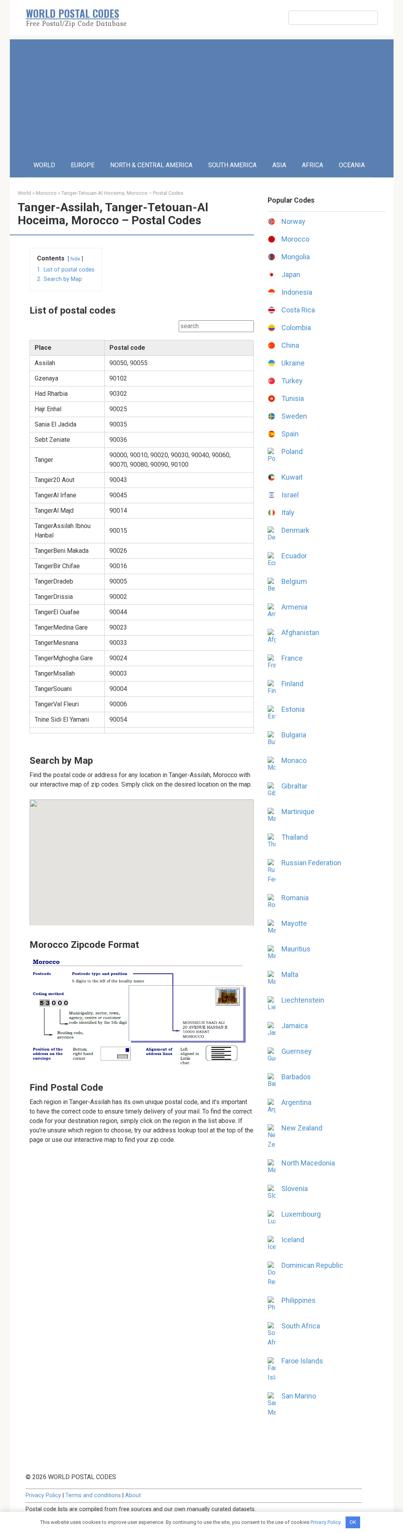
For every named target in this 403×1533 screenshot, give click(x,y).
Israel (290, 495)
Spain (290, 434)
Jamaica (294, 1025)
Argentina (296, 1102)
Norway (293, 221)
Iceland (292, 1240)
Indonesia (296, 292)
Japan (290, 274)
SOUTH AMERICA (232, 165)
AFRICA (312, 165)
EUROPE (82, 165)
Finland (292, 684)
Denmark (295, 530)
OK (352, 1522)
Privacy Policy (43, 1495)
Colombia (296, 327)
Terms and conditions (93, 1495)
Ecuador (294, 556)
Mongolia (295, 257)
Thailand (294, 837)
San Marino (298, 1396)
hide (75, 259)
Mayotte (294, 923)
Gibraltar (294, 786)
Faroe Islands (302, 1361)
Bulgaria (293, 735)
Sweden (294, 416)
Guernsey (296, 1051)
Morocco (46, 193)
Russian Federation (311, 863)
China (290, 345)
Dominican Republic (312, 1265)
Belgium (294, 581)
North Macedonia (308, 1163)
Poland (292, 451)
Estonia (293, 709)
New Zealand (301, 1128)
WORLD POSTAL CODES (72, 13)
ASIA (279, 165)
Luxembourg (301, 1214)
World (24, 193)
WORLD (44, 165)
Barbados (296, 1077)
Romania (295, 898)
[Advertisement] (202, 94)
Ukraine (293, 363)
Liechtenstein (302, 1000)
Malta (289, 974)
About (133, 1495)
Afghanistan (300, 632)
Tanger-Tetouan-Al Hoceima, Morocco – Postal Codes (122, 193)
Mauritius (296, 949)
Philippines (298, 1300)
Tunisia (292, 398)
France (292, 658)
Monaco (294, 760)
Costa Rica (298, 310)
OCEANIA (352, 165)
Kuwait (292, 477)
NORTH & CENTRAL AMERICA (151, 165)
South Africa (300, 1326)
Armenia (294, 607)
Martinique (297, 811)
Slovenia (294, 1188)
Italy (287, 512)
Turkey (292, 381)
